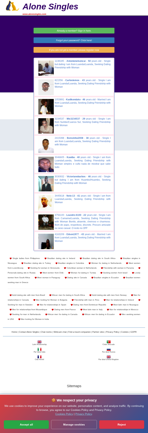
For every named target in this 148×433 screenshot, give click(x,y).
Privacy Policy (112, 332)
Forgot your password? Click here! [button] (74, 40)
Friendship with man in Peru (86, 300)
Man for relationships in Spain (52, 305)
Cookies (125, 332)
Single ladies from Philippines (26, 258)
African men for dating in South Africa (68, 295)
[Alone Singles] (12, 5)
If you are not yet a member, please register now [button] (74, 49)
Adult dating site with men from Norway (108, 295)
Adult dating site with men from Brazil (28, 295)
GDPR (133, 332)
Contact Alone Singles (29, 332)
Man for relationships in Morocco (123, 309)
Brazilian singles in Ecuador (106, 277)
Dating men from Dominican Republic (89, 305)
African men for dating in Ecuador (99, 314)
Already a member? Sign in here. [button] (74, 30)
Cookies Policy (64, 413)
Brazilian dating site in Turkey (37, 263)
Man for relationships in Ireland (120, 300)
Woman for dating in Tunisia (83, 273)
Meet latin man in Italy (92, 309)
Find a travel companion (79, 332)
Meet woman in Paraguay (48, 277)
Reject (122, 424)
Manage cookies (74, 424)
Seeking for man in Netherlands (26, 314)
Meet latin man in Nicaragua (125, 305)
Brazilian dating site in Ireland (60, 258)
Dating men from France (65, 309)
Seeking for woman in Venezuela (45, 268)
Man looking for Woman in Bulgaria (51, 300)
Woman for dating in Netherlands (106, 263)
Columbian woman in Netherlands (81, 268)
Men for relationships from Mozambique (29, 309)
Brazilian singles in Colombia (70, 263)
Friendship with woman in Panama (118, 268)
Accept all (26, 424)
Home (14, 332)
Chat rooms (46, 332)
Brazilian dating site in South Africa (98, 258)
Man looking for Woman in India (34, 319)
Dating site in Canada (77, 277)
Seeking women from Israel (114, 273)
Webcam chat (60, 332)
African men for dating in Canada (62, 314)
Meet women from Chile (53, 273)
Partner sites (98, 332)
